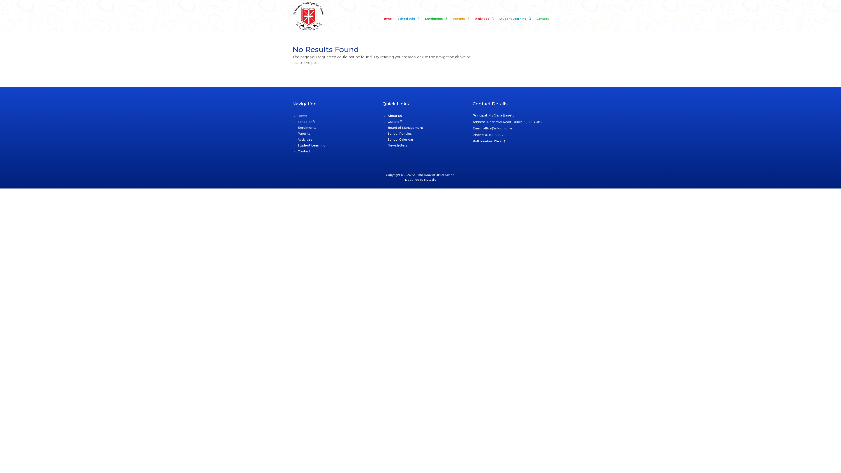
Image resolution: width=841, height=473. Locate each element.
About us (395, 116)
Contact (543, 18)
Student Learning (513, 18)
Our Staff (395, 122)
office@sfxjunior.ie (497, 128)
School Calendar (400, 139)
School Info (406, 18)
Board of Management (405, 128)
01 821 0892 (494, 135)
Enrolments (434, 18)
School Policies (400, 134)
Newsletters (397, 145)
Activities (482, 18)
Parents (459, 18)
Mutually (430, 179)
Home (387, 18)
